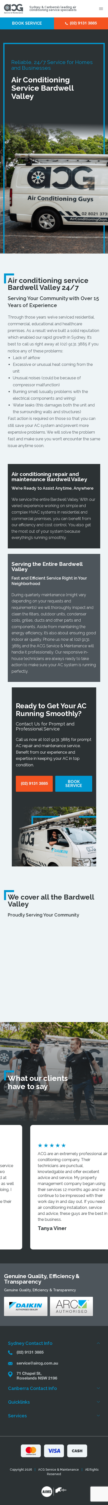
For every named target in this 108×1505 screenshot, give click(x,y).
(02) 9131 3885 (73, 344)
